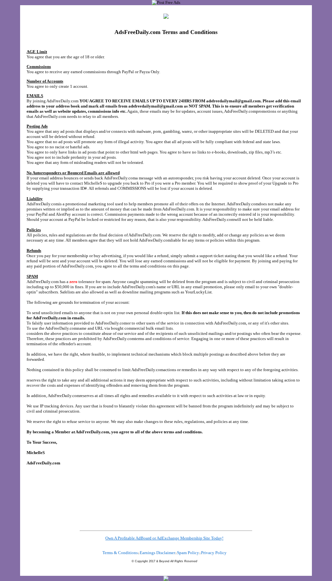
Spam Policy (188, 552)
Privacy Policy (214, 552)
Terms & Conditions (120, 552)
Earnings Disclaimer (157, 552)
